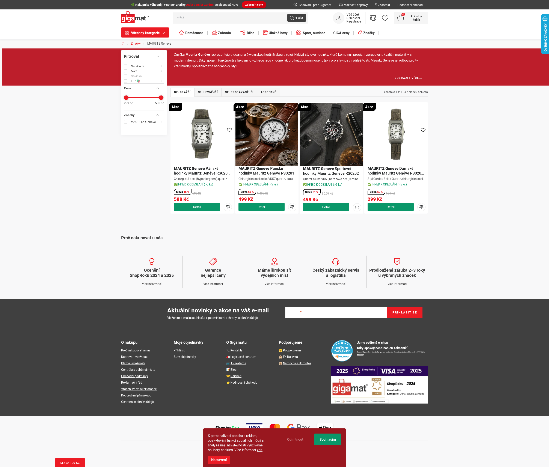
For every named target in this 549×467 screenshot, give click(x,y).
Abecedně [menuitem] (268, 92)
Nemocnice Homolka (297, 363)
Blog (234, 369)
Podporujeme (292, 350)
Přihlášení (353, 18)
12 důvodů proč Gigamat (314, 5)
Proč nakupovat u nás (135, 350)
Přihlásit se (404, 312)
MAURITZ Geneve (146, 122)
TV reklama (238, 363)
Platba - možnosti (133, 363)
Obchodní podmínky (134, 376)
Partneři (236, 376)
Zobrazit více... (408, 78)
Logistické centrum (243, 357)
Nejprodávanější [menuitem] (239, 92)
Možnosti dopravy (356, 5)
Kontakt (385, 5)
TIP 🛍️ (146, 81)
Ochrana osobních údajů (137, 402)
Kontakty (237, 350)
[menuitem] (147, 33)
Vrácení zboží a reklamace (139, 389)
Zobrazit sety (254, 4)
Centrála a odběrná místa (138, 369)
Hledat (299, 17)
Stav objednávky (185, 357)
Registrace (354, 21)
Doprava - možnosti (134, 357)
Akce (146, 71)
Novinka (146, 76)
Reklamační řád (131, 382)
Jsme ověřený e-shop (372, 343)
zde (259, 450)
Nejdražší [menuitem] (182, 92)
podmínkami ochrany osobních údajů (233, 317)
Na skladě (146, 66)
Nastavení (219, 460)
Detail (197, 207)
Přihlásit (179, 350)
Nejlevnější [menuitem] (208, 92)
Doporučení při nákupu (136, 395)
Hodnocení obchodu (411, 5)
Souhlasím (328, 439)
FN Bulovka (290, 357)
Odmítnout (295, 439)
